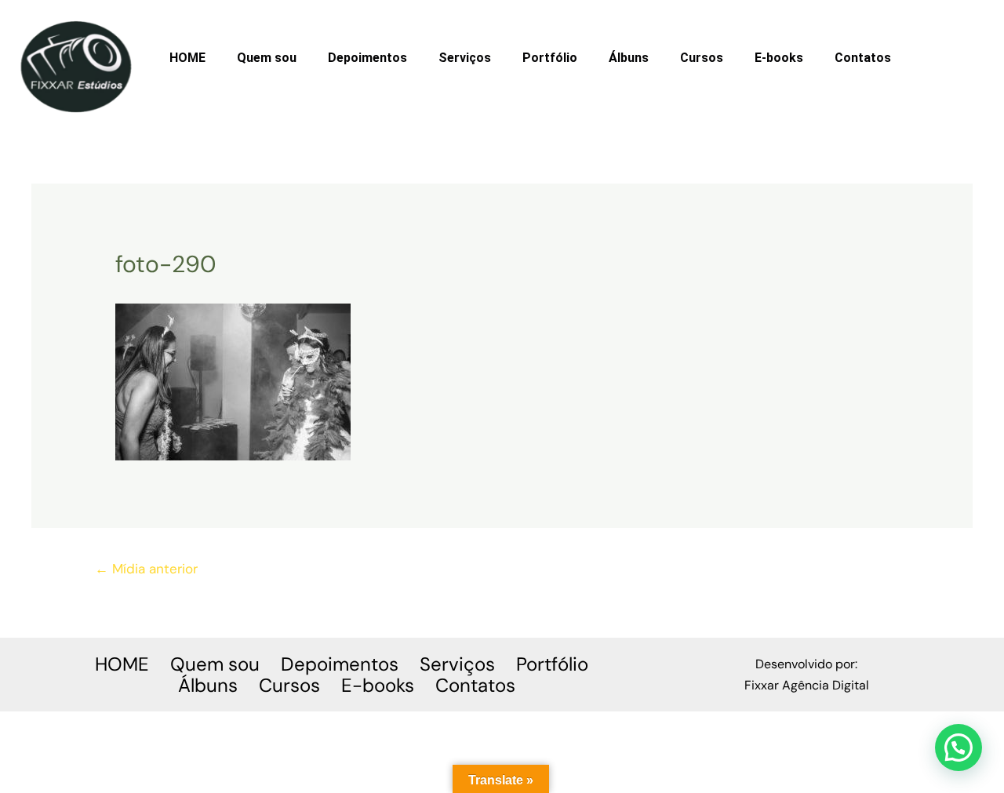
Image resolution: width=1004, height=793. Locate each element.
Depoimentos (367, 57)
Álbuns (629, 57)
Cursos (701, 57)
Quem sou (266, 57)
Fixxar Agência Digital (806, 685)
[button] (958, 747)
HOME (187, 57)
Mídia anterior (146, 568)
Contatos (863, 57)
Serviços (464, 57)
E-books (779, 57)
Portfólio (549, 57)
